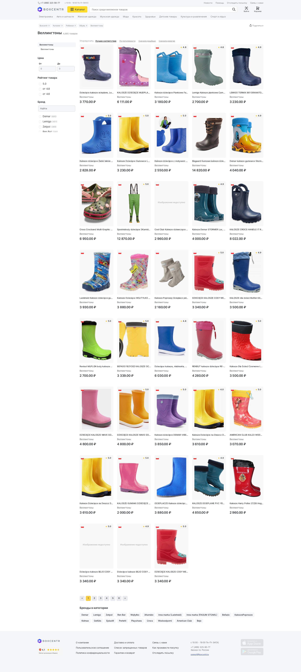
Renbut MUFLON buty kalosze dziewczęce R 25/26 (96, 366)
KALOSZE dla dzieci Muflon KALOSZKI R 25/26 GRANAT (246, 298)
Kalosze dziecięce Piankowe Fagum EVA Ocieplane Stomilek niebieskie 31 (171, 92)
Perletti (122, 620)
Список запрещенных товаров (130, 647)
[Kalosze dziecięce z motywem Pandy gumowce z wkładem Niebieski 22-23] (171, 135)
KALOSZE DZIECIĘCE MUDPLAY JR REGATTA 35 (134, 92)
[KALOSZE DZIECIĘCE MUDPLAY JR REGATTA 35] (134, 67)
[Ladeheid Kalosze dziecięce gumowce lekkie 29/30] (96, 272)
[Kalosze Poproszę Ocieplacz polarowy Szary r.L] (171, 272)
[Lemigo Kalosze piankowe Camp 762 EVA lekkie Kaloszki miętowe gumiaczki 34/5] (209, 67)
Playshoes (136, 620)
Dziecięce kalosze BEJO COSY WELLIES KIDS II (96, 571)
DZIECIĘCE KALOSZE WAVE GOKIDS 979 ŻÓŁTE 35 (134, 435)
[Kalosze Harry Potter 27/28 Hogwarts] (246, 477)
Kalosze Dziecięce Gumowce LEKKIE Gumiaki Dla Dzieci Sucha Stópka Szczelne (134, 161)
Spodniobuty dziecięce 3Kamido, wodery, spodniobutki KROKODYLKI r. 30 (134, 229)
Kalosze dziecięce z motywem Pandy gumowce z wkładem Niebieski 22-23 (171, 161)
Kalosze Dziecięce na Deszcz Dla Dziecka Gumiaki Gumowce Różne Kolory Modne (209, 435)
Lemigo (97, 614)
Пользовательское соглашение (92, 647)
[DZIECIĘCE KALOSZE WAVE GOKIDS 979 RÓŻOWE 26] (96, 409)
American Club (184, 620)
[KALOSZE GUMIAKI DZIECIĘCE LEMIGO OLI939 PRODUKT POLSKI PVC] (134, 477)
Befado (226, 614)
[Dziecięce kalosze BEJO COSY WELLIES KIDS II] (96, 546)
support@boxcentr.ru (200, 654)
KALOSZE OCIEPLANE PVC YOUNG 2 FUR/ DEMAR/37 (209, 503)
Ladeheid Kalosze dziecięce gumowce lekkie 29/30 (96, 298)
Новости (208, 3)
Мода (126, 16)
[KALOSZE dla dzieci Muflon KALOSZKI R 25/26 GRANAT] (246, 272)
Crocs (150, 620)
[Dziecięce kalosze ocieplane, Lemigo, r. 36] (96, 67)
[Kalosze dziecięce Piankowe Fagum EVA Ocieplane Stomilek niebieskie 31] (171, 67)
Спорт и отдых (218, 16)
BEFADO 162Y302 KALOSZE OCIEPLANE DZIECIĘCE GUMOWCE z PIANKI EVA (134, 366)
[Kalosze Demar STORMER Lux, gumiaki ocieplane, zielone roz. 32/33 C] (209, 204)
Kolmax (85, 620)
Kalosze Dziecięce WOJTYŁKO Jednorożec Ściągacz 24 (134, 298)
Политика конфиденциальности (93, 652)
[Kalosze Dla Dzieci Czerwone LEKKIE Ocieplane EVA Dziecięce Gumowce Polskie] (246, 340)
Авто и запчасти (65, 16)
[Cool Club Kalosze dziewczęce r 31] (171, 204)
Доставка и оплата (124, 642)
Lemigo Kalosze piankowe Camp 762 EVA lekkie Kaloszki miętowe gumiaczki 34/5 (209, 92)
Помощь (220, 3)
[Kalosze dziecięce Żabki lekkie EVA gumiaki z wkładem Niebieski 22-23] (96, 135)
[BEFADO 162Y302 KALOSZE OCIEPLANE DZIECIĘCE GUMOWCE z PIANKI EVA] (134, 340)
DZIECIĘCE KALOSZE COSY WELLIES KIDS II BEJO (209, 298)
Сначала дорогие (167, 41)
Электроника (46, 16)
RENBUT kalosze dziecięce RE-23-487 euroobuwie (209, 366)
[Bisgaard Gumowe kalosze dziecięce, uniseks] (209, 135)
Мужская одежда (109, 16)
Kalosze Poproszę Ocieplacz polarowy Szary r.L (171, 298)
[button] (77, 9)
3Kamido (148, 614)
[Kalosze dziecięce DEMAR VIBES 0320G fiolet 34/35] (171, 409)
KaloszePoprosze (244, 614)
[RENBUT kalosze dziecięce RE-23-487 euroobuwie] (209, 340)
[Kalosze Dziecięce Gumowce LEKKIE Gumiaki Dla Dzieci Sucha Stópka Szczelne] (134, 135)
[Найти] (234, 9)
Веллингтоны (46, 45)
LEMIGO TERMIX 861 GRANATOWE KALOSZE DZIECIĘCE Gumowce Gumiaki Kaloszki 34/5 (246, 92)
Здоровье (150, 16)
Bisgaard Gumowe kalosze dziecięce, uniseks (209, 161)
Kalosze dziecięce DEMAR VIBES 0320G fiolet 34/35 (171, 435)
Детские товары (168, 16)
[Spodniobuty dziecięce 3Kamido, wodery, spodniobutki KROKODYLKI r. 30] (134, 204)
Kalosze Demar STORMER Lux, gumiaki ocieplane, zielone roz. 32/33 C (209, 229)
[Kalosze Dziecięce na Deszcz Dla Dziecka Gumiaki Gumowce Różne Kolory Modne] (209, 409)
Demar (85, 614)
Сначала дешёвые (147, 41)
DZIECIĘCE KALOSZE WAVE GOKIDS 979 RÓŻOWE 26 (96, 435)
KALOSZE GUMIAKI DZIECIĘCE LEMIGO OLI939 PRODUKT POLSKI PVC (134, 503)
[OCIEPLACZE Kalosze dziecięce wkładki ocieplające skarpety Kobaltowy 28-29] (171, 477)
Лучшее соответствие (105, 41)
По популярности (127, 41)
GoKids (97, 620)
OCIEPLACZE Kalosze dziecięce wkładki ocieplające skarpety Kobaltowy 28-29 (171, 503)
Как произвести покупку (165, 647)
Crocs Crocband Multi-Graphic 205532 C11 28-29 (96, 229)
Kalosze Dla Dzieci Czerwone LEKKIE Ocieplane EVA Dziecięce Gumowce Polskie (246, 366)
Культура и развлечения (194, 16)
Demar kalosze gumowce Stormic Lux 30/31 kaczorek (246, 161)
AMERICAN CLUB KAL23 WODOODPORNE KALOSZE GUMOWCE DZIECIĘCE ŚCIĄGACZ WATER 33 (246, 435)
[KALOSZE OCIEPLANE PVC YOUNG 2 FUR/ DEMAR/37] (209, 477)
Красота (136, 16)
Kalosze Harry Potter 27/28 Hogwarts (246, 503)
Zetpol (109, 614)
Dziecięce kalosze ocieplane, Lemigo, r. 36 (96, 92)
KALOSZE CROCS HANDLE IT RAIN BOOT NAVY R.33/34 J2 (246, 229)
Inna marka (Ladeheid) (170, 614)
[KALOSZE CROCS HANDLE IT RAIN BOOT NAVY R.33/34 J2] (246, 204)
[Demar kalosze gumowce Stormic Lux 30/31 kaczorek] (246, 135)
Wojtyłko (134, 614)
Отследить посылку (237, 3)
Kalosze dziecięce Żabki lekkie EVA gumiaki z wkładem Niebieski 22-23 (96, 161)
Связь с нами (256, 3)
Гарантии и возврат (124, 652)
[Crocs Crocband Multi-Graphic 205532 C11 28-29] (96, 204)
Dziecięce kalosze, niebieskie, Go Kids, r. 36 (171, 366)
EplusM (110, 620)
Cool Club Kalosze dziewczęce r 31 (171, 229)
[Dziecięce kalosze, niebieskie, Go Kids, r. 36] (171, 340)
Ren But (121, 614)
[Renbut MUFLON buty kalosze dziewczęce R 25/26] (96, 340)
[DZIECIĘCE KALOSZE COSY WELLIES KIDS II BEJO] (209, 272)
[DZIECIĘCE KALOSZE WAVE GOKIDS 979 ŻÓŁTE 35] (134, 409)
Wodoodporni (165, 620)
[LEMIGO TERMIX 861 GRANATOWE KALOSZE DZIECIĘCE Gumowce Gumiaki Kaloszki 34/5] (246, 67)
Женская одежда (87, 16)
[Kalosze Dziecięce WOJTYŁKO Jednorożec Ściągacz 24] (134, 272)
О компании (82, 642)
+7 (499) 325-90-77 (50, 3)
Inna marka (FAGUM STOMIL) (202, 614)
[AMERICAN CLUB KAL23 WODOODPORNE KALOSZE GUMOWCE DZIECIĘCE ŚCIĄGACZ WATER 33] (246, 409)
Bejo (199, 620)
